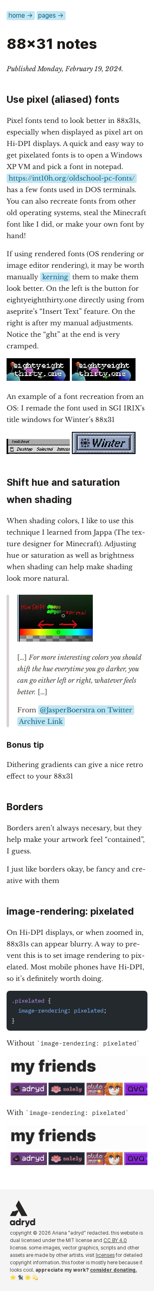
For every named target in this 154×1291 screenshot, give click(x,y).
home (21, 15)
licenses (105, 1255)
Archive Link (41, 721)
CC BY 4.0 (115, 1240)
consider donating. (113, 1270)
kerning (55, 277)
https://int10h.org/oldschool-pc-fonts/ (72, 178)
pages (51, 15)
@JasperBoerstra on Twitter (86, 710)
